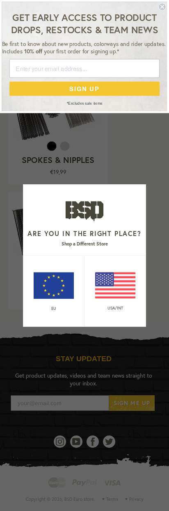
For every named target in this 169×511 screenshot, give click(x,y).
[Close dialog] (162, 6)
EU (53, 308)
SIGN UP (84, 88)
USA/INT (115, 308)
